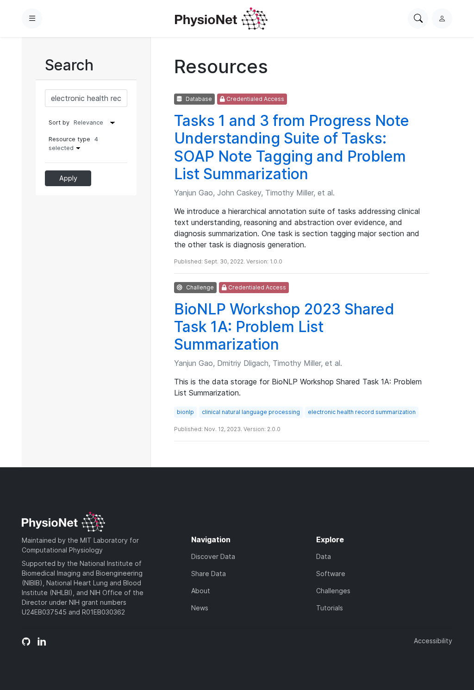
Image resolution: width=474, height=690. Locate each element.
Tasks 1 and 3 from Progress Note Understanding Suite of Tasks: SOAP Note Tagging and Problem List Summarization (291, 147)
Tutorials (329, 608)
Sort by (59, 122)
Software (330, 573)
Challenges (333, 591)
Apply (68, 178)
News (199, 608)
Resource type (73, 143)
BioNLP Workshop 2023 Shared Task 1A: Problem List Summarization (284, 327)
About (200, 591)
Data (323, 556)
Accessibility (433, 641)
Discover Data (213, 556)
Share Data (208, 573)
